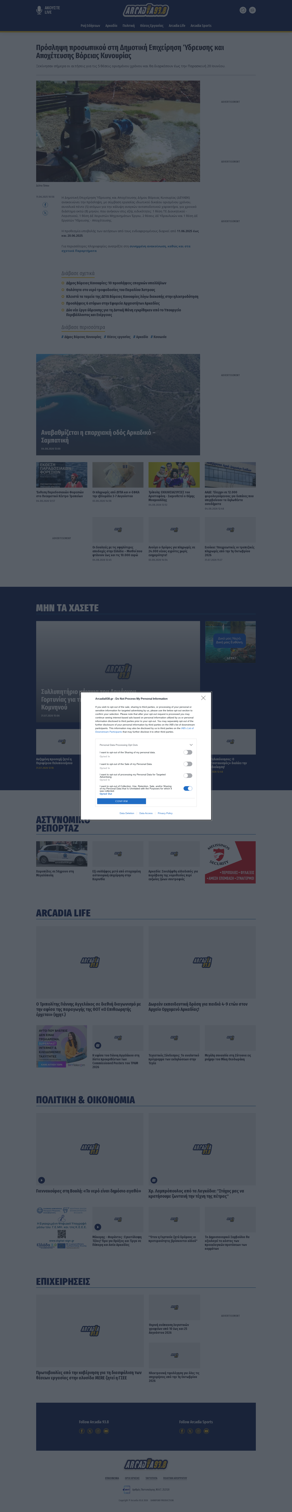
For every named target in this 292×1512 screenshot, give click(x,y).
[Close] (204, 699)
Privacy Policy (165, 813)
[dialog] (146, 756)
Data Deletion (127, 813)
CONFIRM (121, 801)
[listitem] (146, 745)
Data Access (146, 813)
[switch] (188, 752)
